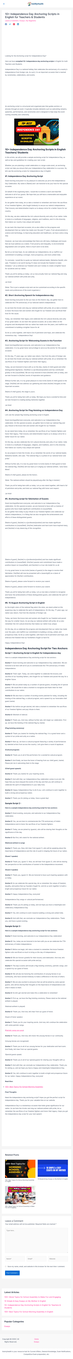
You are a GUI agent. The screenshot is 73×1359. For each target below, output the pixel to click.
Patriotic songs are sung (14, 1030)
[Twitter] (10, 24)
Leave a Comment (11, 21)
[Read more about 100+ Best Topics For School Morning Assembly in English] (20, 1169)
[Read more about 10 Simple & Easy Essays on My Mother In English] (53, 1168)
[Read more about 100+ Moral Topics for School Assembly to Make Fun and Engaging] (20, 1195)
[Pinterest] (14, 24)
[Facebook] (6, 24)
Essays (22, 21)
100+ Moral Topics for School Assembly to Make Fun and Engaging (19, 1207)
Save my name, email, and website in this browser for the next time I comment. (36, 1266)
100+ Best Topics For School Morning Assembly (24, 1087)
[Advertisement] (36, 41)
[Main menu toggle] (4, 4)
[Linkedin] (18, 24)
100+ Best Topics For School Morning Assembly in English (19, 1180)
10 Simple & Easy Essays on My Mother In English (53, 1179)
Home (36, 1339)
